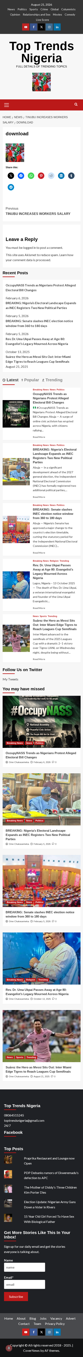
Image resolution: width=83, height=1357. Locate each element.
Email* (8, 1277)
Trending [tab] (53, 380)
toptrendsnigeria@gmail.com (24, 1120)
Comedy (70, 14)
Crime (44, 9)
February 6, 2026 (42, 762)
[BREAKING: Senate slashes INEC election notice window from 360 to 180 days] (16, 529)
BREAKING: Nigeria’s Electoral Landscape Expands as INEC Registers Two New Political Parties (41, 305)
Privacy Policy (55, 1323)
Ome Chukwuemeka (19, 762)
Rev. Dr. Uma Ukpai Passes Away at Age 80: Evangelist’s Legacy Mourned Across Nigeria (37, 341)
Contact (24, 1323)
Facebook (13, 1132)
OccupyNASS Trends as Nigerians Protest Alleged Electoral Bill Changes (41, 287)
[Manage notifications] (9, 1348)
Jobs (43, 1318)
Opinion (15, 14)
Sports (33, 9)
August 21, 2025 (42, 1076)
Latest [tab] (12, 380)
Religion (54, 561)
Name (8, 1260)
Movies (57, 14)
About (21, 1318)
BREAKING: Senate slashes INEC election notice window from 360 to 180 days (39, 323)
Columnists (68, 9)
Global (55, 9)
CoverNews (31, 1350)
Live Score (42, 19)
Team (37, 1323)
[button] (7, 104)
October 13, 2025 (42, 999)
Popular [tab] (31, 380)
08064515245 (14, 1115)
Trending (64, 561)
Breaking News (41, 390)
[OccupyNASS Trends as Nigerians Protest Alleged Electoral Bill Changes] (16, 413)
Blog (32, 1318)
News (11, 9)
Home (8, 1318)
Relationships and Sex (36, 14)
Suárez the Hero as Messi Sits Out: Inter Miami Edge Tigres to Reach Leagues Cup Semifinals (38, 359)
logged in (29, 247)
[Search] (76, 104)
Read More (39, 436)
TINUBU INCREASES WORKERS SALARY (38, 211)
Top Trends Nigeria (41, 52)
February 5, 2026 (42, 844)
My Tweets (10, 679)
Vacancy (56, 1318)
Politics (22, 9)
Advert (71, 1318)
